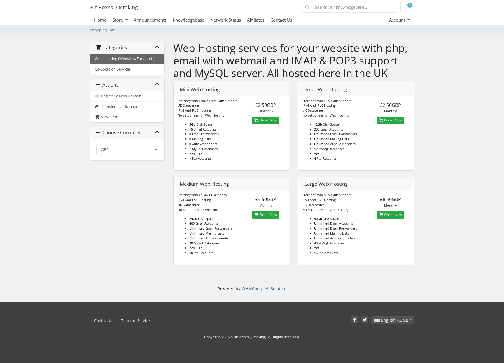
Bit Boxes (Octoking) (114, 7)
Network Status (225, 20)
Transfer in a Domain (118, 106)
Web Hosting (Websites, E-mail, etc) (125, 58)
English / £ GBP (395, 320)
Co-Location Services (113, 69)
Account (397, 20)
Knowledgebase (188, 20)
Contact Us (281, 20)
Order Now (267, 120)
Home (100, 20)
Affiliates (255, 20)
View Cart (108, 116)
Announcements (150, 20)
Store (118, 20)
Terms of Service (135, 320)
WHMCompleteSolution (264, 288)
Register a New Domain (120, 96)
